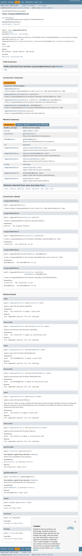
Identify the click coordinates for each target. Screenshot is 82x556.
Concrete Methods (40, 125)
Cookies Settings (70, 527)
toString (26, 164)
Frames (24, 5)
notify (28, 189)
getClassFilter (28, 134)
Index (36, 2)
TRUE (5, 70)
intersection (27, 148)
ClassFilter (23, 94)
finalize (13, 189)
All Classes (43, 5)
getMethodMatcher (29, 139)
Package (11, 2)
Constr (20, 8)
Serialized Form (17, 57)
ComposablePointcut (11, 89)
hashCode (26, 145)
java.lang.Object (8, 18)
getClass (21, 189)
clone (6, 189)
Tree (22, 2)
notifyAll (35, 189)
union (25, 167)
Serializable (7, 24)
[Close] (75, 521)
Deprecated (29, 2)
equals (25, 131)
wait (42, 189)
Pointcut (16, 24)
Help (40, 2)
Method (26, 8)
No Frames (31, 5)
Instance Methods (24, 125)
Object (10, 32)
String (6, 164)
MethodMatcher (44, 100)
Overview (4, 2)
